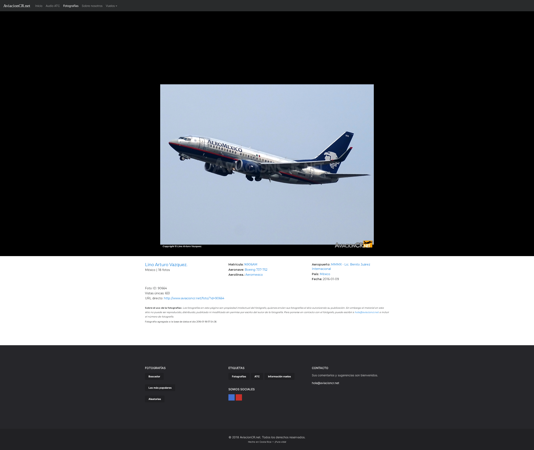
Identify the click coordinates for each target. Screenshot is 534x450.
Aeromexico (254, 275)
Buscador (154, 376)
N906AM (250, 264)
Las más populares (160, 387)
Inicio (39, 6)
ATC (257, 376)
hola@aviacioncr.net (367, 312)
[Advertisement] (267, 42)
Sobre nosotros (92, 6)
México (325, 274)
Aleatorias (155, 399)
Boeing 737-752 (256, 270)
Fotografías (70, 6)
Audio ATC (53, 6)
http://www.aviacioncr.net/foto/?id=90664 (194, 298)
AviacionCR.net (16, 5)
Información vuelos (279, 376)
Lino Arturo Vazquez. (166, 264)
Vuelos (110, 6)
